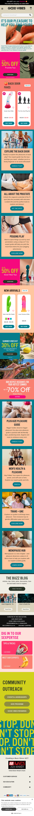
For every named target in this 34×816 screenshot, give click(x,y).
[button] (2, 8)
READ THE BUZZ (17, 588)
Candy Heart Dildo (9, 111)
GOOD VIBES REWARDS (17, 711)
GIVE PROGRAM (17, 704)
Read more (11, 806)
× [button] (32, 799)
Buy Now (9, 123)
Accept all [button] (9, 809)
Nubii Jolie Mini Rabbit (9, 314)
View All (27, 85)
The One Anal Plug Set (24, 111)
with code (17, 1)
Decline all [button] (25, 809)
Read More (8, 609)
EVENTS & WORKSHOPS (17, 697)
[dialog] (17, 807)
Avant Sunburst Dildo (24, 314)
